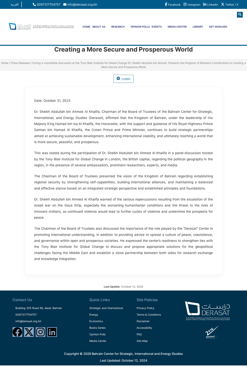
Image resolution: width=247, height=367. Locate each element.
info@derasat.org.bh (81, 4)
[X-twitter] (29, 332)
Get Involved (218, 26)
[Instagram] (40, 332)
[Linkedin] (52, 332)
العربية (15, 4)
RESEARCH (118, 26)
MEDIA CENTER (177, 26)
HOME (86, 26)
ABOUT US (98, 26)
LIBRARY (198, 26)
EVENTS (157, 26)
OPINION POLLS (140, 26)
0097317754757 (48, 4)
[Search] (232, 30)
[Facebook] (17, 332)
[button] (240, 15)
